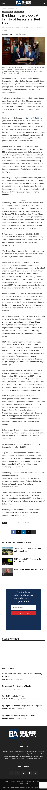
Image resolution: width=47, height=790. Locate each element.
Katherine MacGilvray (8, 699)
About (7, 781)
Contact (13, 781)
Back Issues (36, 781)
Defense (5, 554)
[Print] (33, 532)
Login (26, 783)
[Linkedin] (23, 532)
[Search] (44, 3)
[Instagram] (17, 773)
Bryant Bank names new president (28, 569)
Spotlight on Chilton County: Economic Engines (22, 706)
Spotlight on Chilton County (13, 696)
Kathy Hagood (9, 34)
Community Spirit (32, 118)
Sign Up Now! (24, 613)
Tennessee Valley (18, 11)
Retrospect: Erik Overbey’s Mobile (16, 686)
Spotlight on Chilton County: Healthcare (19, 715)
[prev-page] (3, 580)
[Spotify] (29, 773)
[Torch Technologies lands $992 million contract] (7, 551)
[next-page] (7, 580)
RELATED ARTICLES (8, 542)
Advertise (20, 781)
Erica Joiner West (7, 679)
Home (4, 8)
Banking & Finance (13, 8)
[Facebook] (13, 532)
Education (5, 564)
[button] (3, 3)
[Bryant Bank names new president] (7, 572)
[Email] (28, 532)
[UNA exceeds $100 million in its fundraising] (7, 561)
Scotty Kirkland (6, 689)
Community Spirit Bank (24, 523)
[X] (18, 532)
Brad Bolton (12, 523)
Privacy (21, 783)
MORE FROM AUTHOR (24, 542)
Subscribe (28, 781)
